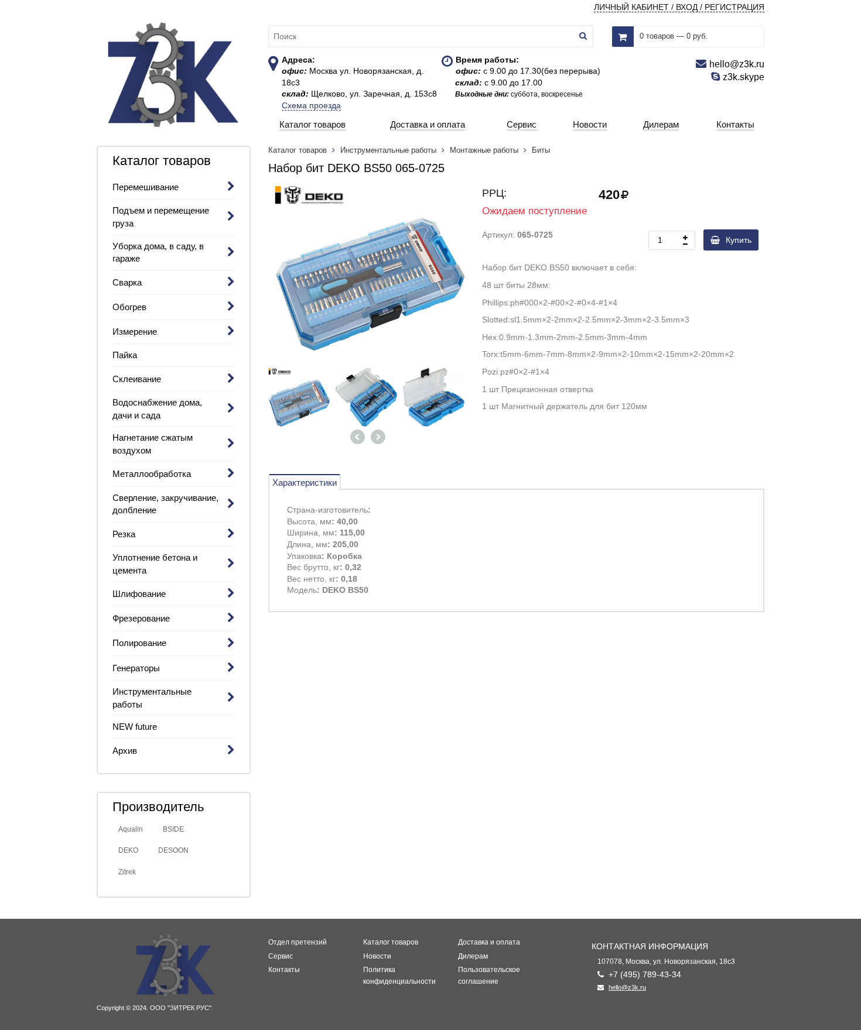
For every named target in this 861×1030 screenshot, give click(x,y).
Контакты (284, 970)
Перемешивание (145, 187)
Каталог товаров (298, 150)
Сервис (280, 956)
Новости (377, 956)
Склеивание (136, 379)
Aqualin (130, 829)
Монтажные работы (484, 150)
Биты (541, 150)
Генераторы (136, 668)
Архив (124, 751)
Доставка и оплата (489, 942)
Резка (123, 534)
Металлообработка (151, 474)
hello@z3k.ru (627, 987)
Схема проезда (311, 105)
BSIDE (173, 829)
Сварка (127, 282)
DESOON (173, 850)
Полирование (139, 643)
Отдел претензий (297, 942)
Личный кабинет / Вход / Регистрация (679, 7)
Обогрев (129, 307)
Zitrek (127, 872)
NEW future (134, 727)
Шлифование (139, 594)
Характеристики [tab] (304, 482)
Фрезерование (141, 618)
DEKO (128, 850)
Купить (738, 240)
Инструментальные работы (388, 150)
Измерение (134, 332)
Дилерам (473, 956)
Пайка (124, 355)
